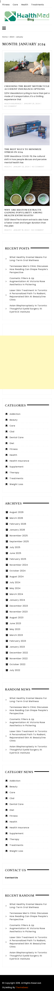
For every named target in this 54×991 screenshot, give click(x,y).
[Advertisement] (27, 362)
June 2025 (15, 553)
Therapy (14, 472)
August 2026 (17, 512)
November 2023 (19, 611)
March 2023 (16, 635)
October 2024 (18, 570)
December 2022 (19, 652)
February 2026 (18, 523)
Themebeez (22, 987)
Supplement (17, 466)
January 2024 (17, 600)
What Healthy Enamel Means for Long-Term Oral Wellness (28, 259)
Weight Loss (16, 484)
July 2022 (15, 670)
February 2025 (18, 559)
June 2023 (15, 623)
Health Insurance (12, 103)
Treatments (37, 4)
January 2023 (17, 646)
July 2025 (15, 547)
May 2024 (15, 588)
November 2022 (19, 658)
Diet (12, 443)
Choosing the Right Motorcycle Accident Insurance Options (26, 87)
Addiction (15, 414)
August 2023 (16, 617)
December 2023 (19, 605)
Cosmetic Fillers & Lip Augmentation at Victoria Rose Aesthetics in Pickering (27, 281)
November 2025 (19, 535)
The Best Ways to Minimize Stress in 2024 (22, 150)
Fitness (6, 4)
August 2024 (17, 576)
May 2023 (15, 629)
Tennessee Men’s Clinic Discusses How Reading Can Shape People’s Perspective (29, 269)
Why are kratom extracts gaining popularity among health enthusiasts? (23, 212)
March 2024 (16, 594)
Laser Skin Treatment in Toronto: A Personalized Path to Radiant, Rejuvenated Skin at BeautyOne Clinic (28, 295)
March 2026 (16, 518)
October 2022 (17, 664)
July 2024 (15, 582)
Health (24, 4)
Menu (25, 28)
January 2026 (17, 529)
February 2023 (18, 640)
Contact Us (11, 877)
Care (15, 4)
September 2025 (19, 541)
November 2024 (19, 564)
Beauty (14, 419)
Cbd (12, 431)
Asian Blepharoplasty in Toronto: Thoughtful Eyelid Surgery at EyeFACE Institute (28, 308)
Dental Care (17, 437)
